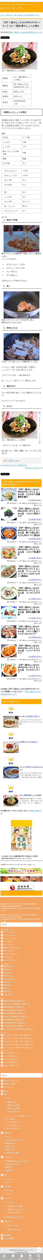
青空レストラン (11, 1143)
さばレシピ (7, 982)
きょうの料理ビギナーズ (14, 1122)
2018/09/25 (12, 561)
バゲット (9, 1137)
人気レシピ (21, 1259)
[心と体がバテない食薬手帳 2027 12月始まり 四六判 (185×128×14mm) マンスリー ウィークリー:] (21, 835)
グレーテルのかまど (12, 1125)
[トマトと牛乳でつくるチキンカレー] (11, 777)
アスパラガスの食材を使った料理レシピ (17, 1004)
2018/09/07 (12, 659)
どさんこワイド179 (12, 1225)
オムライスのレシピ (10, 960)
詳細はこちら (31, 864)
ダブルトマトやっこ (33, 468)
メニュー (4, 1259)
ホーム (13, 1259)
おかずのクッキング (12, 1164)
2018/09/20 (12, 621)
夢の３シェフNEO (14, 1105)
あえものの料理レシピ (11, 1065)
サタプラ (9, 1182)
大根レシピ (7, 991)
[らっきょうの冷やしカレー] (11, 727)
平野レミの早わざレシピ (14, 1128)
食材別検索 (7, 1235)
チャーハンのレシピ (10, 932)
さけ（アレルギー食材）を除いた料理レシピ (18, 1038)
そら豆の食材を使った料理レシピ (14, 1022)
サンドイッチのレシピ (11, 954)
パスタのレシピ (9, 950)
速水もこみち (14, 461)
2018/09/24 (12, 582)
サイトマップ (8, 1087)
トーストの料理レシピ (11, 1059)
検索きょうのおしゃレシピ (16, 1209)
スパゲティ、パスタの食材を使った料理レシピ (19, 1029)
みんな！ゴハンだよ (14, 1111)
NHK (5, 1094)
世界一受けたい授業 (12, 1152)
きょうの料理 (10, 1119)
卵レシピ (7, 988)
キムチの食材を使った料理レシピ (14, 1013)
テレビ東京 (7, 1186)
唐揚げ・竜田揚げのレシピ (12, 947)
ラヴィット (9, 1179)
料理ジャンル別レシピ (11, 1080)
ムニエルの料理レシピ (11, 1053)
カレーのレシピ (9, 944)
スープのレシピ (9, 941)
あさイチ (9, 1098)
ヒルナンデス (10, 1146)
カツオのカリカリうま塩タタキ (14, 465)
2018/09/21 (12, 602)
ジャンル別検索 (9, 1238)
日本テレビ (9, 15)
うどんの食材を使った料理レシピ (14, 1026)
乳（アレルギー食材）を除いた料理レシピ (17, 1035)
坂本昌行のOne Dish (14, 1212)
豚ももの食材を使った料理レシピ (14, 1010)
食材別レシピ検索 (9, 1084)
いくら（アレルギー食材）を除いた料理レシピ (19, 1047)
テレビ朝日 (7, 1157)
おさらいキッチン (12, 8)
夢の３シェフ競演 (14, 1108)
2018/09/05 (12, 678)
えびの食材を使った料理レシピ (14, 1019)
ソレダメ (9, 1193)
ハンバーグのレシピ (10, 938)
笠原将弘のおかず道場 (15, 1206)
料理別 (30, 1259)
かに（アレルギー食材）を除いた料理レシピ (18, 1041)
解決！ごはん (12, 1102)
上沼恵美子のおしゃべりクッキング (17, 1161)
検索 (38, 1259)
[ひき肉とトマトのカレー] (11, 752)
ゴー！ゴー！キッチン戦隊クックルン (18, 1116)
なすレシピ (7, 972)
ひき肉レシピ (8, 985)
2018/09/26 (12, 541)
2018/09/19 (12, 640)
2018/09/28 (12, 503)
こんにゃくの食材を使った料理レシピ (16, 1016)
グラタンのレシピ (9, 935)
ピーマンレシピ (9, 975)
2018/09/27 (12, 522)
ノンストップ (10, 1202)
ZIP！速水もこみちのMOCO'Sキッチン (26, 15)
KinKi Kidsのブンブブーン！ (15, 1217)
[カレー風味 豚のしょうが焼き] (11, 806)
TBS (5, 1175)
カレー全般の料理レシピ (12, 1062)
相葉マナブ (9, 1167)
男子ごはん (9, 1190)
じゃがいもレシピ (9, 979)
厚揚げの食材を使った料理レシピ (14, 1000)
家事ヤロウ (9, 1170)
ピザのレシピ (8, 957)
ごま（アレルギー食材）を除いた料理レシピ (18, 1044)
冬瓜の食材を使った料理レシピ (14, 1007)
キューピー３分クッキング (14, 1140)
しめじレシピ (8, 994)
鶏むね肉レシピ (9, 966)
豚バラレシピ (8, 969)
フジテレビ (7, 1198)
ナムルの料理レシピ (10, 1056)
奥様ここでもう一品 (14, 1229)
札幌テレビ (7, 1221)
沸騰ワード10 (10, 1149)
